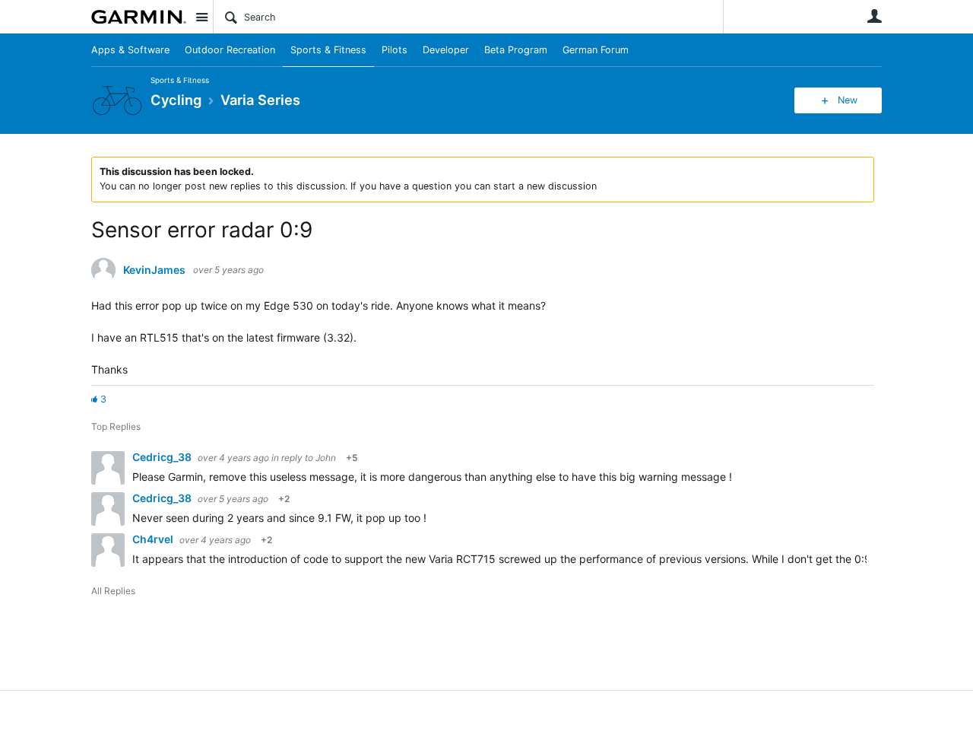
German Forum (596, 50)
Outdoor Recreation (230, 50)
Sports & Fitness (328, 50)
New (847, 100)
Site (201, 16)
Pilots (394, 50)
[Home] (138, 17)
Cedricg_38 (163, 456)
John (325, 457)
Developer (446, 50)
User (874, 16)
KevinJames (154, 270)
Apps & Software (130, 50)
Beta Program (515, 50)
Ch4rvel (154, 539)
